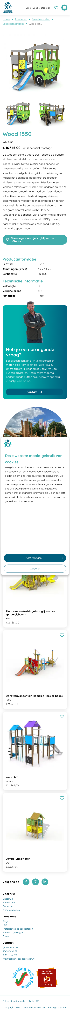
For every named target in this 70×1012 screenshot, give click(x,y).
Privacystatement (57, 1007)
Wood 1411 (12, 777)
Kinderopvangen (11, 909)
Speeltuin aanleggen (13, 932)
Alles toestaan (34, 557)
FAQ (5, 925)
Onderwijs (8, 898)
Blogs (5, 921)
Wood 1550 (35, 23)
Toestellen (21, 19)
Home (6, 19)
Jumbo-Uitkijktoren (18, 858)
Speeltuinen (9, 902)
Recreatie (8, 906)
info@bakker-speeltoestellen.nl (19, 958)
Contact (7, 936)
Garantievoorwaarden (34, 1007)
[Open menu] (64, 8)
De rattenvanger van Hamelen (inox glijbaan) (34, 695)
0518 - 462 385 (10, 955)
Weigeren (35, 568)
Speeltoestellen (41, 19)
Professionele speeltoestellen (18, 928)
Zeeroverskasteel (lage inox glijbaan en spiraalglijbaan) (30, 613)
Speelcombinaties (13, 23)
